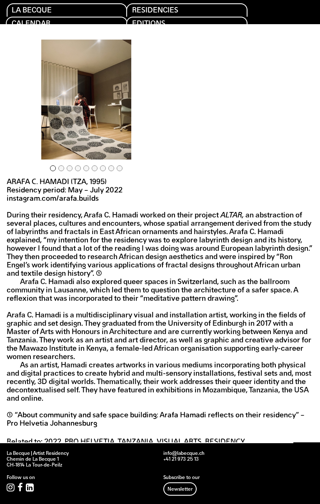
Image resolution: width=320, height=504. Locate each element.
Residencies (155, 10)
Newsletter (180, 489)
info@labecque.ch (184, 454)
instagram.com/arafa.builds (53, 199)
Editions (148, 23)
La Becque (32, 10)
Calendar (31, 23)
